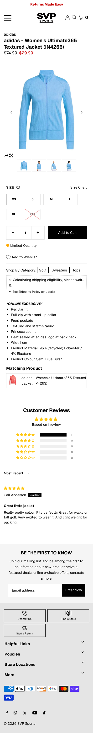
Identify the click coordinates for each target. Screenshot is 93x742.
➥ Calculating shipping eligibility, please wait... (46, 282)
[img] (14, 488)
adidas (10, 34)
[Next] (81, 112)
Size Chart (78, 187)
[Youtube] (34, 713)
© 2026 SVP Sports (20, 723)
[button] (25, 435)
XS (14, 199)
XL (14, 214)
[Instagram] (15, 713)
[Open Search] (74, 17)
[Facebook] (7, 713)
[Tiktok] (44, 713)
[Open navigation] (15, 17)
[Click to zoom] (11, 155)
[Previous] (11, 112)
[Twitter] (25, 713)
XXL (33, 214)
